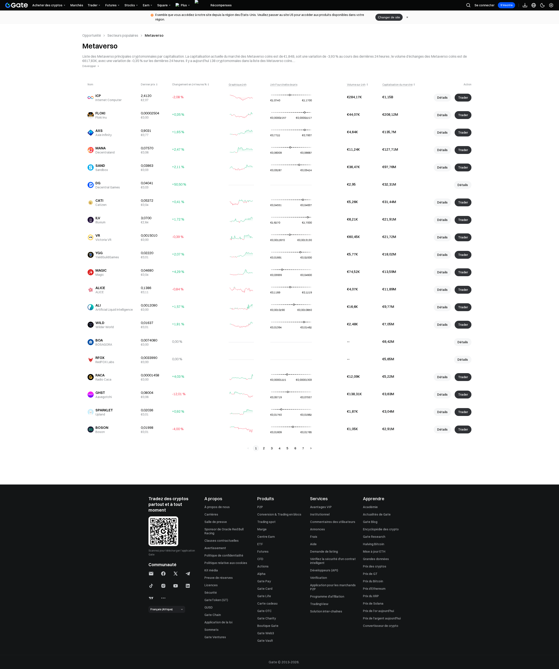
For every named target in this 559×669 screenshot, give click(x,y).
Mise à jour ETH (374, 551)
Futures (263, 551)
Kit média (211, 570)
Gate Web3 (265, 633)
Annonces (317, 529)
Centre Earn (266, 537)
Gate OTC (264, 611)
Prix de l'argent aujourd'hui (382, 618)
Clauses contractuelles (221, 541)
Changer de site (389, 17)
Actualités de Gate (377, 514)
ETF (260, 544)
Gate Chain (212, 615)
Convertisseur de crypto (380, 626)
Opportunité (91, 35)
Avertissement (215, 548)
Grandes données (376, 559)
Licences (211, 585)
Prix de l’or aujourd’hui (378, 611)
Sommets (211, 630)
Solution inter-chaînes (326, 611)
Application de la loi (218, 622)
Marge (262, 529)
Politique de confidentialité (223, 555)
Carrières (211, 514)
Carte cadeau (267, 603)
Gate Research (374, 537)
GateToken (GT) (216, 600)
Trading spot (266, 522)
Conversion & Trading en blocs (279, 514)
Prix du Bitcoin (373, 581)
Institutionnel (320, 514)
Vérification (318, 578)
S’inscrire (506, 5)
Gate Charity (266, 618)
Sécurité (210, 593)
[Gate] (16, 5)
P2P (260, 507)
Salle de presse (215, 522)
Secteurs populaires (122, 35)
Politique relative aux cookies (225, 563)
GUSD (208, 607)
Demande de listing (324, 551)
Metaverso (154, 35)
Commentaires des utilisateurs (332, 522)
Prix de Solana (373, 603)
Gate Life (264, 596)
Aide (313, 544)
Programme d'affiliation (327, 596)
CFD (260, 559)
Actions (263, 566)
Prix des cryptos (374, 566)
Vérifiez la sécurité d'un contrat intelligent (333, 561)
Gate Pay (264, 581)
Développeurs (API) (324, 570)
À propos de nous (217, 507)
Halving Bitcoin (373, 544)
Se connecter (484, 5)
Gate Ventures (215, 637)
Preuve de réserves (218, 578)
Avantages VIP (321, 507)
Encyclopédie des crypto (381, 529)
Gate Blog (370, 522)
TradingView (319, 604)
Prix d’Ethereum (374, 589)
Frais (313, 537)
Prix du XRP (371, 596)
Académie (370, 507)
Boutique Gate (267, 626)
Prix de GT (370, 574)
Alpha (261, 574)
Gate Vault (265, 641)
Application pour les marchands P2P (333, 587)
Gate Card (264, 589)
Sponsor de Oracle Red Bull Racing (223, 531)
